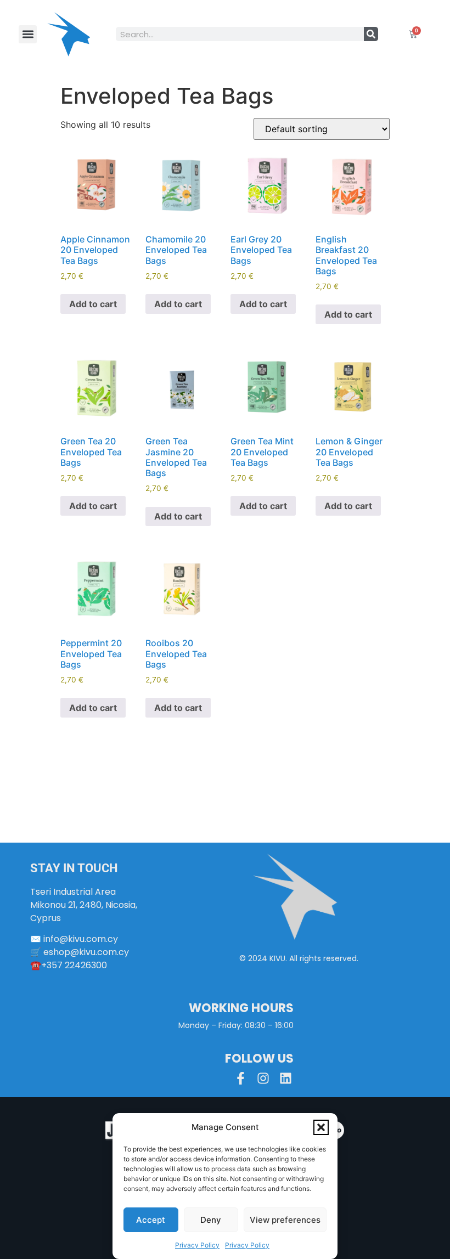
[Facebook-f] (240, 1078)
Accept (150, 1220)
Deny (210, 1220)
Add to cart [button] (93, 303)
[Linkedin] (285, 1078)
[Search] (371, 34)
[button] (321, 1127)
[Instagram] (263, 1078)
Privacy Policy (197, 1245)
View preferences (285, 1220)
